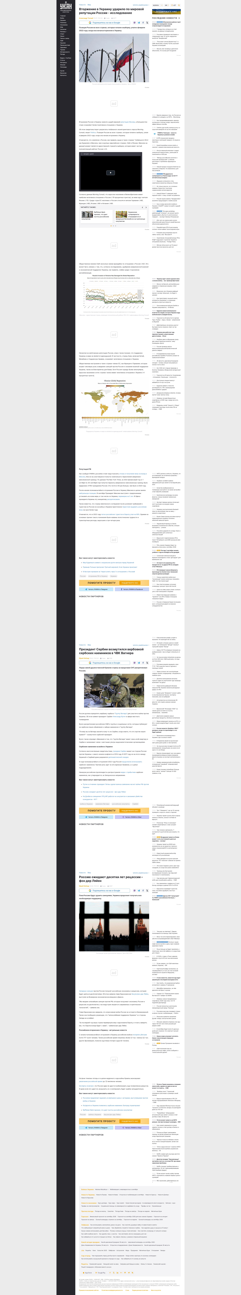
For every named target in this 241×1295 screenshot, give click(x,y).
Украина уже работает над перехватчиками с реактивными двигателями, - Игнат (163, 334)
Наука (62, 36)
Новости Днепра (163, 1194)
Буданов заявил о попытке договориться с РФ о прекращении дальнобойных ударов (163, 387)
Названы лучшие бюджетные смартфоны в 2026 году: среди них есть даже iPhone (165, 400)
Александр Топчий (86, 18)
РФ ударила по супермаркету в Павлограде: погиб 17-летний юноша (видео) (165, 175)
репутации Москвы (128, 122)
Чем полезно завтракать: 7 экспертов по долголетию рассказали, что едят (165, 831)
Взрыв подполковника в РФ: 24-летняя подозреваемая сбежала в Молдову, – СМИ (166, 1100)
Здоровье (63, 47)
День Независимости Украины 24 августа (94, 1245)
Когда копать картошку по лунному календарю (141, 1255)
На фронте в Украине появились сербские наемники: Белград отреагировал (111, 1105)
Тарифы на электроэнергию (90, 1206)
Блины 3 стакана (146, 1264)
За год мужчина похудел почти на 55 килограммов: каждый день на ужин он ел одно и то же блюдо (166, 748)
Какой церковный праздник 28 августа (157, 1245)
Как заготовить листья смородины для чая (132, 1234)
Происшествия (65, 45)
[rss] (132, 1272)
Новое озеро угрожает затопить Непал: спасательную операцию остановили (165, 1038)
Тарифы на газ (145, 1206)
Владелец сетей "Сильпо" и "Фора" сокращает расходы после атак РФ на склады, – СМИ (165, 407)
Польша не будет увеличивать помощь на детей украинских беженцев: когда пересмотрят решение (165, 1134)
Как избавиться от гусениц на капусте (133, 1259)
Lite (82, 1250)
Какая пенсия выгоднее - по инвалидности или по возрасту (145, 1203)
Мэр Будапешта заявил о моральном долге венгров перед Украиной (108, 563)
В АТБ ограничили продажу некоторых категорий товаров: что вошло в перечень (166, 140)
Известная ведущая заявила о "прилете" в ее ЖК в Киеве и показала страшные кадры (164, 596)
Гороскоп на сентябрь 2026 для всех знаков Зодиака (135, 1216)
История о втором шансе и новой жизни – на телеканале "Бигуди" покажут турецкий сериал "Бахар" (165, 644)
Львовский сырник (95, 1264)
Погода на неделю (144, 1211)
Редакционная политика (140, 1290)
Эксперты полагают (86, 1086)
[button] (113, 225)
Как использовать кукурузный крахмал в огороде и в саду (100, 1259)
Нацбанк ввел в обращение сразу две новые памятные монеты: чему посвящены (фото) (165, 341)
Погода (62, 54)
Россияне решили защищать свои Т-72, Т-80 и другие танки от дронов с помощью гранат (165, 666)
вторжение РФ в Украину (98, 576)
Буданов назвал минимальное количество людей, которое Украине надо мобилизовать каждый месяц (166, 312)
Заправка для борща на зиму (129, 1264)
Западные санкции (86, 991)
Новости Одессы (150, 1194)
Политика (63, 22)
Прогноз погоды (87, 1211)
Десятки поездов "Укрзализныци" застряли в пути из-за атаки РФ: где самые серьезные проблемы (166, 1161)
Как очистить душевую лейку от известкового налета (139, 1225)
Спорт (62, 34)
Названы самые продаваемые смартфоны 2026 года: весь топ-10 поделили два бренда (164, 1000)
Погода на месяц (100, 1211)
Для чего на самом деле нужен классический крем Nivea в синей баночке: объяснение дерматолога (166, 222)
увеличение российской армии (91, 1081)
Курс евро (112, 1203)
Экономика (63, 25)
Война (62, 18)
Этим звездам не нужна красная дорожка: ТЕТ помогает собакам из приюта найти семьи (166, 860)
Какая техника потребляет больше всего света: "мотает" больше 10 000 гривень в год (165, 771)
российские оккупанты (121, 804)
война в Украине (86, 804)
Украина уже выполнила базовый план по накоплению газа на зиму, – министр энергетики (165, 511)
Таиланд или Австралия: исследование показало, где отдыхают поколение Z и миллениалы (164, 873)
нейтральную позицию (87, 493)
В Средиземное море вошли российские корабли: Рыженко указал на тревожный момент (165, 355)
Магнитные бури (156, 1211)
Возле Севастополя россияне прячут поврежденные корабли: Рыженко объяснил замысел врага (166, 518)
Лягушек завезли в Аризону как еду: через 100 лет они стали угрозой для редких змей (166, 1023)
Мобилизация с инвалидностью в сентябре (124, 1189)
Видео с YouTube (65, 58)
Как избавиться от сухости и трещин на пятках (96, 1237)
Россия (83, 576)
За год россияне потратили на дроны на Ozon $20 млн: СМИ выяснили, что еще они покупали (166, 659)
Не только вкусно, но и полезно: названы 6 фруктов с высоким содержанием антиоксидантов (164, 188)
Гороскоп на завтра (87, 1219)
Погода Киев (119, 1211)
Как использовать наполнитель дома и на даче (105, 1225)
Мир (61, 27)
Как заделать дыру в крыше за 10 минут (154, 1228)
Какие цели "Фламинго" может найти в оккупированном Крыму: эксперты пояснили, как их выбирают (166, 694)
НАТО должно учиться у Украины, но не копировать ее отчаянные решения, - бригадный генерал (166, 475)
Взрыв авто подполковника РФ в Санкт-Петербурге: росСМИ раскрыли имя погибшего (166, 540)
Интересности (64, 52)
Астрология (120, 1250)
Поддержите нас (166, 12)
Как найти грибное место (89, 1234)
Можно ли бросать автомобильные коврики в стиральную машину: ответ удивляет (165, 286)
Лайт (61, 40)
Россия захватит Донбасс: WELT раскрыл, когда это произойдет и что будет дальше (165, 730)
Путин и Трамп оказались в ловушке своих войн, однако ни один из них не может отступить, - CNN (166, 1086)
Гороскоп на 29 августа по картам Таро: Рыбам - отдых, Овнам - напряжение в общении (166, 319)
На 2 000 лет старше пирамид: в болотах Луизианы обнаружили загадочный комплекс (166, 370)
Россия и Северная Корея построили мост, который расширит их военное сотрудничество (166, 604)
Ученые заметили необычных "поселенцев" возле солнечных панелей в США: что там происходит (165, 579)
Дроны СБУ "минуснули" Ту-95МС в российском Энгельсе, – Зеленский (165, 897)
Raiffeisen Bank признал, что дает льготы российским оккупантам (107, 1110)
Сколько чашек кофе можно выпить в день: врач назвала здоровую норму (165, 944)
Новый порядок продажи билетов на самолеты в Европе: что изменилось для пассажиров (166, 168)
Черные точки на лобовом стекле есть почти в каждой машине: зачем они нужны (165, 1141)
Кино (94, 1250)
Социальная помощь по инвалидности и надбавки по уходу (120, 1206)
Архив (62, 71)
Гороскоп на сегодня (160, 1216)
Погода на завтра (130, 1211)
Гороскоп (84, 1217)
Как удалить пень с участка (108, 1234)
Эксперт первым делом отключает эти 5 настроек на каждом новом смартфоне (165, 504)
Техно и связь (64, 38)
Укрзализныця (156, 1206)
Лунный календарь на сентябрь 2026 (151, 1219)
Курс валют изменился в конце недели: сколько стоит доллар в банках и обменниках (165, 1127)
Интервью (63, 62)
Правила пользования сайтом (89, 1290)
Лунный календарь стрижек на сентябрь (109, 1219)
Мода (127, 1250)
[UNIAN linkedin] (117, 1272)
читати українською (140, 5)
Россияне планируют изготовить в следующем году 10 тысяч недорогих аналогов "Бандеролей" (165, 36)
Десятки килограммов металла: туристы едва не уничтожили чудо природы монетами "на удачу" (166, 680)
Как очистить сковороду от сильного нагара (152, 1231)
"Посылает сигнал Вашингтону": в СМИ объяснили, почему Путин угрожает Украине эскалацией (165, 43)
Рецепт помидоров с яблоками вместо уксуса (96, 1267)
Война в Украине (87, 1189)
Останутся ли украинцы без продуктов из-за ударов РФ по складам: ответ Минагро (165, 564)
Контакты (63, 75)
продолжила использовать (132, 762)
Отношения (155, 1250)
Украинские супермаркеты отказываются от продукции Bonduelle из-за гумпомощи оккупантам (130, 216)
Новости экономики (88, 1203)
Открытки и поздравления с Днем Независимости (126, 1245)
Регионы (63, 31)
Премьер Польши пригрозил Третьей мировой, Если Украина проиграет (110, 567)
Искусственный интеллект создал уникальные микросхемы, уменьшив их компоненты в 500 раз (165, 152)
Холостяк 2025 (102, 1250)
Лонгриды (63, 67)
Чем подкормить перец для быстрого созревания (108, 1255)
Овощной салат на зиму (111, 1264)
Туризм (62, 49)
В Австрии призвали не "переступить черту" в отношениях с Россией (109, 572)
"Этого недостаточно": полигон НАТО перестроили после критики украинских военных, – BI (166, 1148)
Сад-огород (85, 1256)
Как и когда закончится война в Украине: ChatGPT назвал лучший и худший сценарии (166, 206)
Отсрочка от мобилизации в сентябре (131, 1194)
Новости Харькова (87, 1197)
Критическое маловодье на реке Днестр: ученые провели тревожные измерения (165, 497)
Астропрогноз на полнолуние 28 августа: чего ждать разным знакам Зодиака (164, 702)
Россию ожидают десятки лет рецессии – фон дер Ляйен (104, 792)
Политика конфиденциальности (112, 1290)
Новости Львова (101, 1194)
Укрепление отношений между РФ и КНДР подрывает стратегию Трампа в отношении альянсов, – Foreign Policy (166, 239)
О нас (127, 1290)
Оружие (63, 43)
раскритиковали (113, 499)
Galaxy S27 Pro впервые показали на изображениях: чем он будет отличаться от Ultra (166, 652)
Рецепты (88, 1250)
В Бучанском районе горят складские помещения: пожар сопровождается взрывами (166, 24)
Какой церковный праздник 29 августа (113, 1242)
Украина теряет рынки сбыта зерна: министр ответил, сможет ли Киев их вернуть (166, 817)
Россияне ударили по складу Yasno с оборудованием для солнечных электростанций (166, 532)
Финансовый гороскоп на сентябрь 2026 (103, 1216)
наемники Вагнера (102, 804)
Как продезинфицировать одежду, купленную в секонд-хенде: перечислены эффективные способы (165, 122)
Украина (63, 20)
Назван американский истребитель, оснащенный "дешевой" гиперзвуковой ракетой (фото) (166, 764)
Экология (63, 29)
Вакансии (63, 73)
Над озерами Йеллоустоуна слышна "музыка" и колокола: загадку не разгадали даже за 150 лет (166, 1107)
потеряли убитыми (140, 1035)
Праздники (134, 1250)
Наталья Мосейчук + (101, 1189)
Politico (93, 132)
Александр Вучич (119, 716)
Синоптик (111, 1211)
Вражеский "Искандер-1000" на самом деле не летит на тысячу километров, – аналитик (165, 710)
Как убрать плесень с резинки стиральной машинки (130, 1237)
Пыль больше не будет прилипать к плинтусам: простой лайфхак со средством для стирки (166, 951)
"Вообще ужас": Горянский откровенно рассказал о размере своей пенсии (165, 1093)
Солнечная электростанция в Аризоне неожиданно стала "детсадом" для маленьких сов (166, 557)
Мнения (62, 65)
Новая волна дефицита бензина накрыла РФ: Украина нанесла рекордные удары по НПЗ (166, 687)
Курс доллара (102, 1203)
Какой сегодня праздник (90, 1242)
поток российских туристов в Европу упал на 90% (120, 514)
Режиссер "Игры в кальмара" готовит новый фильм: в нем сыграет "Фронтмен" (164, 824)
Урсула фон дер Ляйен (140, 994)
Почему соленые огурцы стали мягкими (123, 1231)
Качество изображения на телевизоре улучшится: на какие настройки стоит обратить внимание (166, 489)
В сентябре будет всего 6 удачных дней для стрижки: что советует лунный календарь (165, 1031)
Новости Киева (113, 1194)
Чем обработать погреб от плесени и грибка (125, 1228)
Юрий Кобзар (84, 658)
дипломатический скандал (118, 757)
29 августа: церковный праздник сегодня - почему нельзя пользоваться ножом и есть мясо (165, 362)
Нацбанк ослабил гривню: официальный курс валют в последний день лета (166, 482)
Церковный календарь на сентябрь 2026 (141, 1242)
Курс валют (120, 1203)
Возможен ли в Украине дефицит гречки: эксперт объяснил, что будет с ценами (165, 293)
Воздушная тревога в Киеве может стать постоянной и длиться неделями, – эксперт (165, 839)
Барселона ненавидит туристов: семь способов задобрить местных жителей (164, 890)
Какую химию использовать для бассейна (94, 1231)
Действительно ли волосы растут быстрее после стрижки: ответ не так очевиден (165, 327)
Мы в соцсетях (156, 1290)
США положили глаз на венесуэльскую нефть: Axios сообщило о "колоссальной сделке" (165, 1050)
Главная (63, 16)
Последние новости (164, 18)
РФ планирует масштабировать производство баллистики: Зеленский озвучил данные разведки (165, 572)
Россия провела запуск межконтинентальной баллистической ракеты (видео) (164, 348)
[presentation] (142, 207)
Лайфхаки (85, 1225)
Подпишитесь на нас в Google (106, 23)
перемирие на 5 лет (125, 496)
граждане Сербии (119, 751)
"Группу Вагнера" (121, 713)
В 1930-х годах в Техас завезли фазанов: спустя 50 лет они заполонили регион (165, 958)
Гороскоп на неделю (130, 1219)
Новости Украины (88, 1195)
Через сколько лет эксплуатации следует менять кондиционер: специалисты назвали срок (166, 673)
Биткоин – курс (170, 1203)
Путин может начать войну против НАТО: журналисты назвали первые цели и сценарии (166, 1175)
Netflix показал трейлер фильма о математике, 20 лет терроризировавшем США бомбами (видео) (165, 1168)
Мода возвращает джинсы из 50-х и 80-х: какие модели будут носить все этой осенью (166, 723)
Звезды (162, 1250)
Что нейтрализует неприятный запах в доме (95, 1228)
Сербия (135, 804)
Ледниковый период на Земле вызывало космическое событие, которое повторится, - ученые (165, 525)
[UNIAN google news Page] (121, 1272)
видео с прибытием (128, 772)
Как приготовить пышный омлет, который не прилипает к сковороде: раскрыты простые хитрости (165, 300)
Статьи (62, 60)
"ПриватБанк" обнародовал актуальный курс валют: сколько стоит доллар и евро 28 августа (164, 1114)
